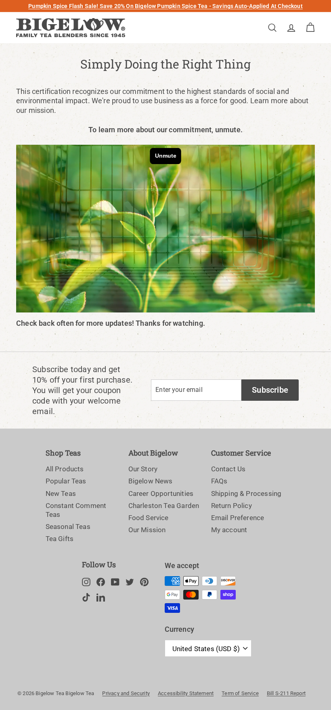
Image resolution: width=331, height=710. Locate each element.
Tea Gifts (60, 539)
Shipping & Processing (246, 493)
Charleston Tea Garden (163, 506)
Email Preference (237, 518)
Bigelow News (150, 481)
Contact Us (228, 469)
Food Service (148, 518)
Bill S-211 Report (286, 693)
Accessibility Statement (186, 693)
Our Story (143, 469)
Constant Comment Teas (76, 510)
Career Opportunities (161, 493)
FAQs (219, 481)
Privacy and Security (126, 693)
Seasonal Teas (68, 527)
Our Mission (147, 530)
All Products (65, 469)
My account (229, 530)
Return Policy (231, 506)
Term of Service (240, 693)
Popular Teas (66, 481)
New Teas (61, 493)
